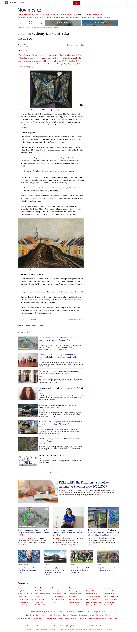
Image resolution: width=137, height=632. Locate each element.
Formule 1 (55, 602)
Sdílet (77, 45)
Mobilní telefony (38, 618)
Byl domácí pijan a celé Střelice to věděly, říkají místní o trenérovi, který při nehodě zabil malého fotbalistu (103, 532)
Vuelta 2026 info (40, 591)
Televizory (91, 618)
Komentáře (68, 14)
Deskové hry (83, 618)
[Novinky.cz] (30, 10)
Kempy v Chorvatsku (92, 591)
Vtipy (40, 458)
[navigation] (2, 2)
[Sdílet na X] (83, 319)
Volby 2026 (21, 591)
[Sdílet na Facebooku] (80, 319)
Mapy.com (45, 611)
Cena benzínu (81, 611)
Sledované (106, 17)
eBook (70, 45)
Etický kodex (71, 626)
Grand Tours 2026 (40, 605)
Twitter (32, 626)
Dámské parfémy (63, 618)
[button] (51, 89)
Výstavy (33, 325)
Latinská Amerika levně (93, 602)
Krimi (75, 14)
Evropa (41, 376)
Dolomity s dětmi (91, 605)
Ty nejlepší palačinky (75, 591)
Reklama (38, 626)
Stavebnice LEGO (50, 618)
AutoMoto (30, 17)
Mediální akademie (60, 626)
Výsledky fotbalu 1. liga (59, 593)
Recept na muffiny (75, 593)
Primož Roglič (39, 602)
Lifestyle (94, 14)
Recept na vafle (74, 602)
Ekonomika (87, 14)
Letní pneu (74, 618)
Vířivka (107, 615)
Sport (67, 17)
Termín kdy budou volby (25, 599)
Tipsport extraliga (57, 596)
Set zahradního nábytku (86, 615)
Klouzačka (74, 615)
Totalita (40, 325)
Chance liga (55, 591)
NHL (53, 605)
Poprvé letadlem (91, 593)
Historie (49, 17)
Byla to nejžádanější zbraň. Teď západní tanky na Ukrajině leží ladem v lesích (58, 406)
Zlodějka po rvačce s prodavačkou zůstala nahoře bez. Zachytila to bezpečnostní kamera (61, 422)
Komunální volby (23, 605)
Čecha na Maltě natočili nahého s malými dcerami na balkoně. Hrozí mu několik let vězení (60, 372)
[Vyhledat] (76, 3)
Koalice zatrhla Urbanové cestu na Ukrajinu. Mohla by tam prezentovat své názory (67, 532)
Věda (36, 17)
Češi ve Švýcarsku (92, 599)
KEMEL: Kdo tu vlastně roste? (51, 455)
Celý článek (97, 494)
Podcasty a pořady (58, 17)
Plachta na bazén (47, 615)
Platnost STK (108, 605)
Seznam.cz (130, 3)
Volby (42, 14)
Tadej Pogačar (39, 599)
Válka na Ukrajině (58, 14)
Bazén (38, 615)
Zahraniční (48, 14)
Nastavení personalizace (107, 626)
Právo (19, 44)
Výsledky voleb (22, 596)
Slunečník (66, 615)
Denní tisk (99, 17)
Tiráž (50, 626)
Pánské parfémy (113, 618)
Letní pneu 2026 (109, 591)
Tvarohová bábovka (75, 599)
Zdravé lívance (74, 596)
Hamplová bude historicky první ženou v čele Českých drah (61, 389)
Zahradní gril (100, 615)
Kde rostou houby (69, 611)
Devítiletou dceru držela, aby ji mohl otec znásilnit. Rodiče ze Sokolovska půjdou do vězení (60, 355)
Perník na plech (74, 605)
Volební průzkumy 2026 (25, 593)
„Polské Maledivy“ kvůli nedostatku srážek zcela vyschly (59, 439)
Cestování (42, 17)
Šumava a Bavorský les (93, 596)
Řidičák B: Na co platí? (111, 599)
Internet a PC (22, 17)
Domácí (36, 14)
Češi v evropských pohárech (96, 611)
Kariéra (45, 626)
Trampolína (57, 615)
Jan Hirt (37, 596)
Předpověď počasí (56, 611)
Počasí (83, 17)
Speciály (77, 17)
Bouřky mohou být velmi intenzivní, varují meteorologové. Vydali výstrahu (56, 338)
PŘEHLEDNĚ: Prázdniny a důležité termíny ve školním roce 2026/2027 (84, 484)
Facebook (25, 626)
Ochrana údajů (81, 626)
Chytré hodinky (101, 618)
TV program (91, 17)
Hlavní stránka (22, 14)
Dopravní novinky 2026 (111, 596)
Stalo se (30, 14)
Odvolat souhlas (93, 626)
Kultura (80, 14)
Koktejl (100, 14)
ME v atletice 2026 (58, 599)
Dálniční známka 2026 (111, 593)
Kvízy (72, 17)
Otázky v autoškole (110, 602)
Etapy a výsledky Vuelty (42, 593)
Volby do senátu (23, 602)
